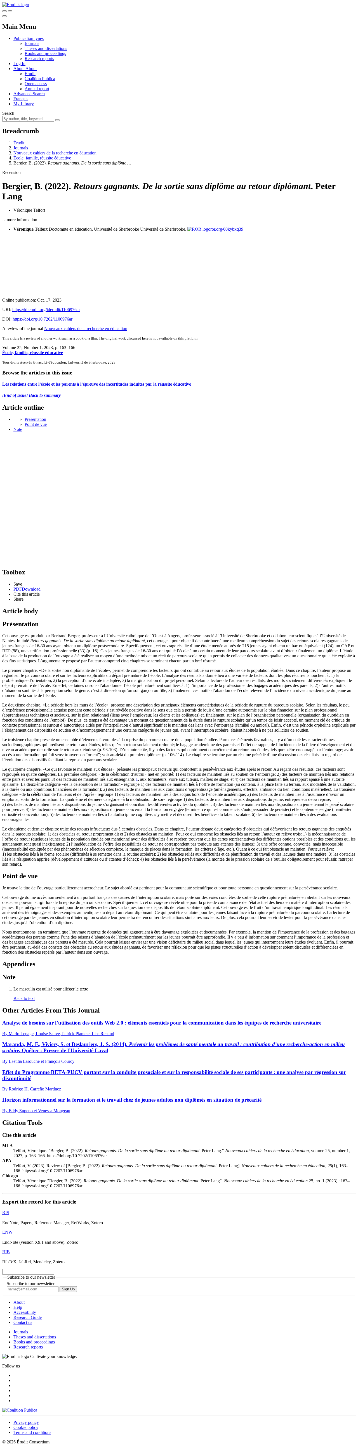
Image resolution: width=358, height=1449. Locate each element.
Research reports (39, 58)
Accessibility (24, 1312)
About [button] (19, 68)
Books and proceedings (45, 53)
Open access (36, 83)
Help (17, 1307)
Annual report (37, 88)
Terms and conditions (32, 1432)
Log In (19, 63)
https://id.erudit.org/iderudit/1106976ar (46, 309)
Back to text (24, 998)
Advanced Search (29, 93)
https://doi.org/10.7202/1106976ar (42, 319)
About (31, 68)
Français (20, 98)
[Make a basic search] (4, 11)
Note (17, 429)
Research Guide (27, 1317)
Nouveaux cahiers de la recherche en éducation (54, 153)
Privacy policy (26, 1422)
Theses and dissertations (46, 48)
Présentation (35, 419)
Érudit (30, 73)
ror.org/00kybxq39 (226, 229)
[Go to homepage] (15, 4)
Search (8, 113)
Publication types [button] (28, 38)
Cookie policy (25, 1427)
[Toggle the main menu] (4, 16)
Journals (32, 43)
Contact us (22, 1322)
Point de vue (36, 424)
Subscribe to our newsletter (31, 1283)
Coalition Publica (40, 78)
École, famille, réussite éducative (42, 158)
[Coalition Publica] (19, 1410)
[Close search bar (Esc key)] (10, 11)
